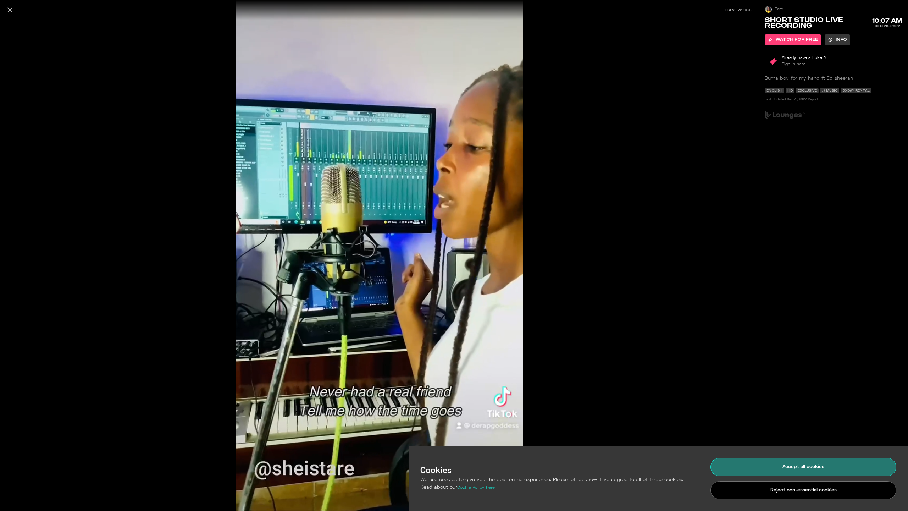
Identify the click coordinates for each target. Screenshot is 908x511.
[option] (793, 39)
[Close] (10, 10)
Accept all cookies (803, 467)
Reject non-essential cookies (803, 490)
